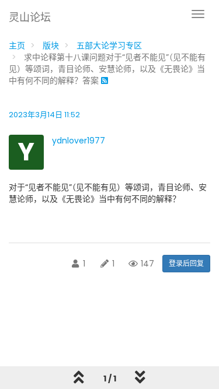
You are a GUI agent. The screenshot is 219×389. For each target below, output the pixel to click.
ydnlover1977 (78, 140)
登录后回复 (186, 263)
